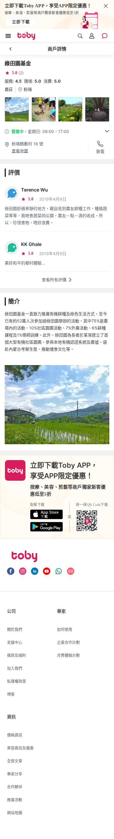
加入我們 (14, 668)
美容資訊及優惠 (20, 747)
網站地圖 (14, 812)
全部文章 (14, 760)
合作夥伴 (14, 786)
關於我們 (14, 629)
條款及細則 (16, 655)
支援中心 (14, 642)
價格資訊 (14, 735)
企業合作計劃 (68, 642)
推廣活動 (14, 799)
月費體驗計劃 (68, 655)
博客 (11, 694)
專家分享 (14, 773)
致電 (100, 151)
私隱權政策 (16, 681)
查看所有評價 (54, 279)
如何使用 (64, 629)
